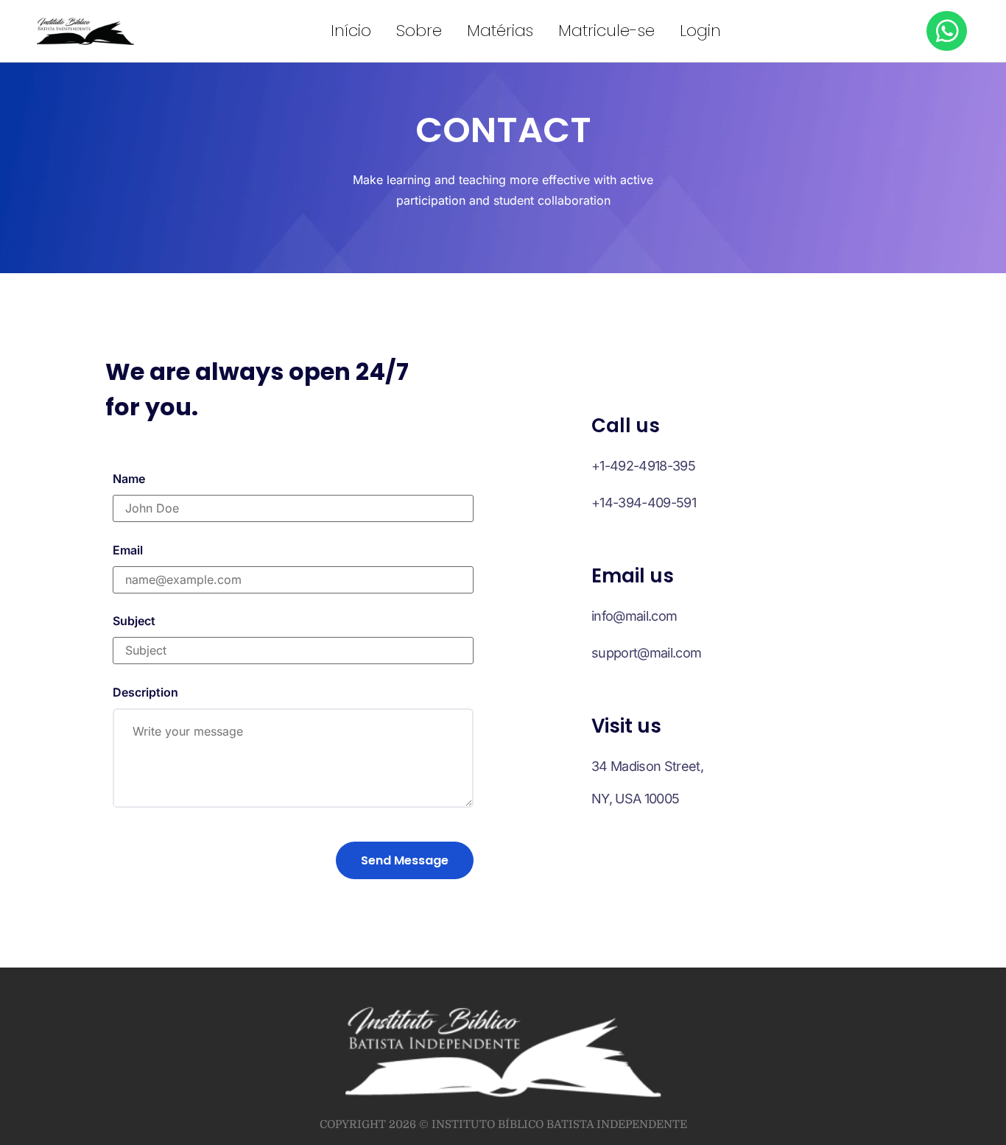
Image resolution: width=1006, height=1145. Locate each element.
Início (351, 30)
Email (128, 550)
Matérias (500, 30)
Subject (134, 620)
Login (700, 30)
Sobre (419, 30)
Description (145, 692)
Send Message (405, 860)
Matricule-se (606, 30)
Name (129, 478)
